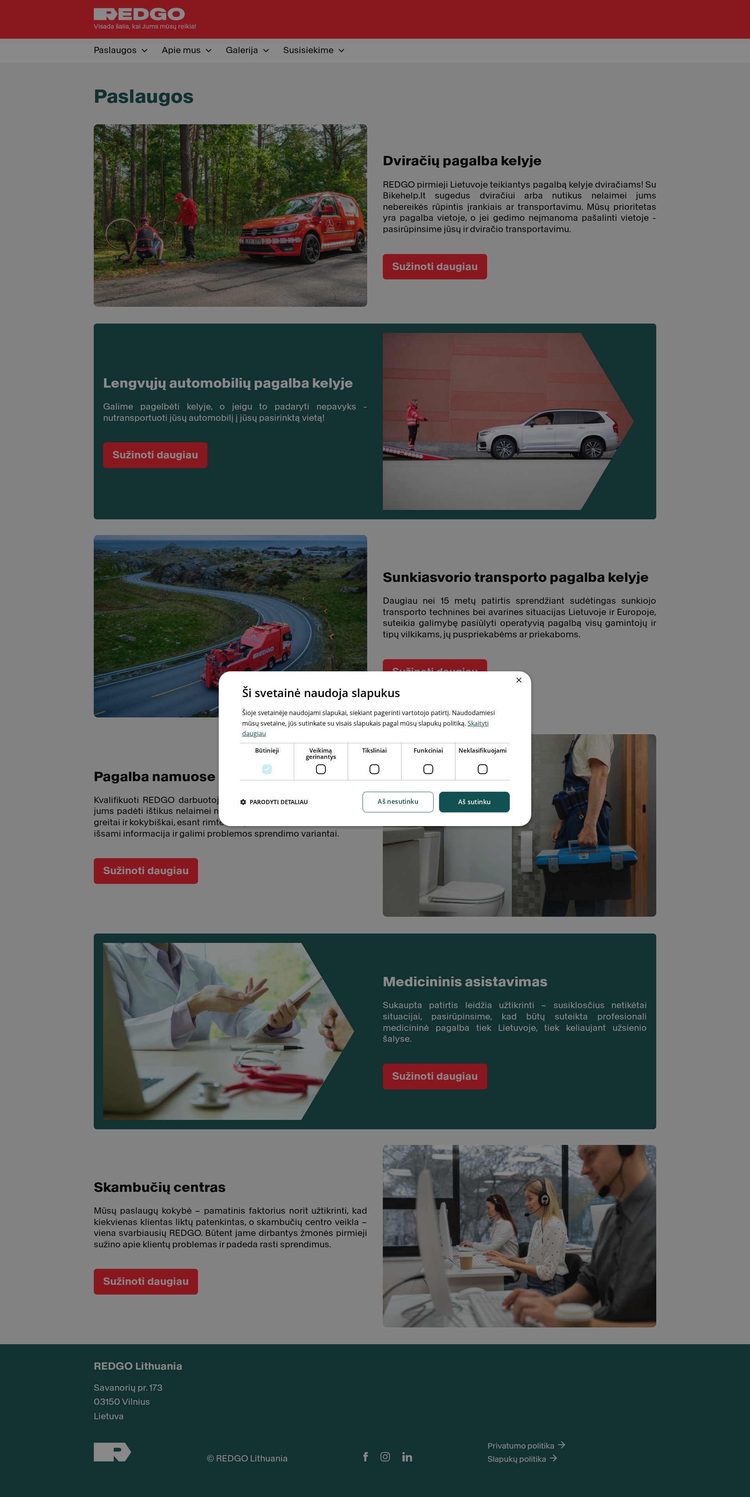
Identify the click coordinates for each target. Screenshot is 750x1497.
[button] (274, 801)
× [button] (518, 680)
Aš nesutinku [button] (398, 801)
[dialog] (375, 748)
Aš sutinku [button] (474, 801)
